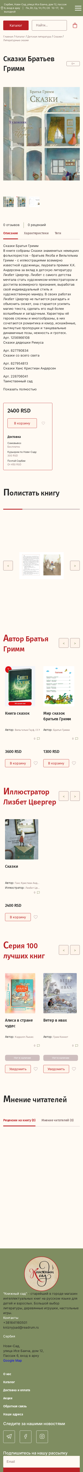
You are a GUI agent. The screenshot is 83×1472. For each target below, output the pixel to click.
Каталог (20, 36)
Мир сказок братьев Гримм (57, 716)
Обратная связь (15, 1406)
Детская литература (39, 36)
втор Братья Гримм (25, 642)
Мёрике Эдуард (39, 730)
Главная (8, 36)
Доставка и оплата (16, 1390)
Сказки (58, 36)
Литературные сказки (16, 40)
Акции (7, 1398)
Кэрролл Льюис (24, 1037)
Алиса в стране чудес (19, 1023)
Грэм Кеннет (60, 1037)
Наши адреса (13, 1414)
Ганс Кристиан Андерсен (27, 883)
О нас (7, 1374)
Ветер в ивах (55, 1020)
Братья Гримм (61, 730)
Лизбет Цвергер (32, 887)
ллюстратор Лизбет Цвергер (29, 795)
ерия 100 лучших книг (24, 949)
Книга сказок (17, 713)
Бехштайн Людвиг (37, 730)
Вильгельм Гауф (24, 730)
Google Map (12, 1360)
